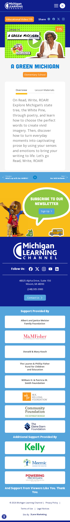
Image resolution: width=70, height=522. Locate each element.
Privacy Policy (52, 502)
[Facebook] (31, 269)
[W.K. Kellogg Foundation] (35, 396)
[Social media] (50, 269)
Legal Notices (43, 508)
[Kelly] (35, 447)
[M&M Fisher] (35, 336)
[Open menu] (56, 6)
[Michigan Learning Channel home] (14, 5)
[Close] (62, 6)
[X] (37, 269)
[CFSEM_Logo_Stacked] (35, 411)
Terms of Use (27, 508)
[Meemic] (35, 462)
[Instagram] (44, 269)
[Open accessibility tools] (4, 517)
